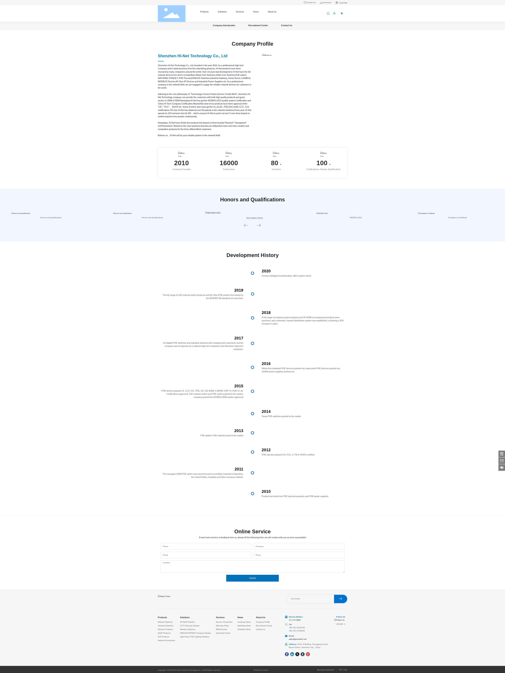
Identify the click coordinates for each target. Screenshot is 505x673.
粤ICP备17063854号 (325, 670)
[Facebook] (287, 654)
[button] (245, 225)
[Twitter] (297, 654)
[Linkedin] (292, 654)
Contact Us (311, 2)
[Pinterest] (308, 654)
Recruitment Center (258, 25)
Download (327, 2)
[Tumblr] (303, 654)
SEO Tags (343, 670)
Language (339, 624)
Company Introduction (224, 25)
